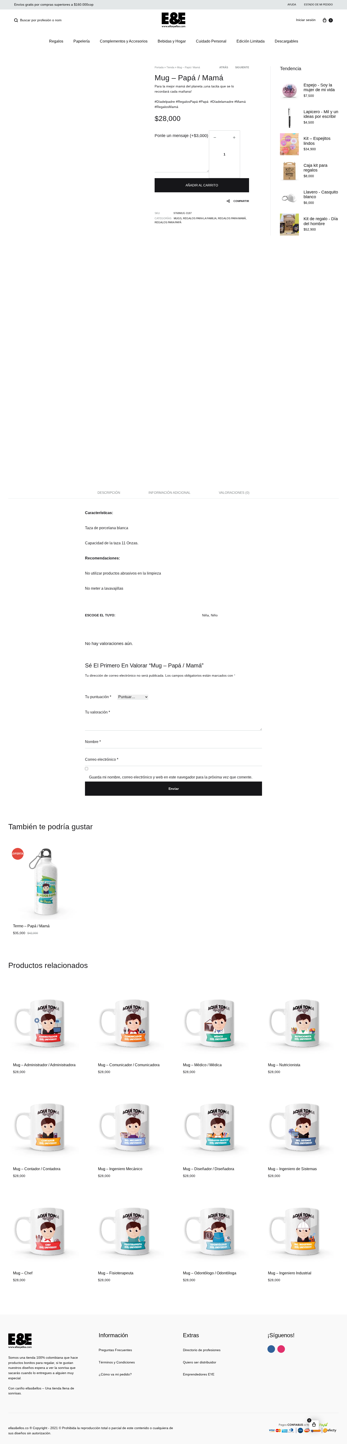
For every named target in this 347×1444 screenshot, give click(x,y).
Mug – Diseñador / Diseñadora (208, 1169)
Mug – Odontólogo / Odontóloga (209, 1273)
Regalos (56, 41)
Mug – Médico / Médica (202, 1065)
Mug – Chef (22, 1273)
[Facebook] (271, 1349)
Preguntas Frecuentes (115, 1350)
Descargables (286, 41)
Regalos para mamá (232, 218)
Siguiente (242, 67)
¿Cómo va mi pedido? (115, 1374)
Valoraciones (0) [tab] (234, 492)
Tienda (170, 67)
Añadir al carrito (202, 185)
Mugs (178, 218)
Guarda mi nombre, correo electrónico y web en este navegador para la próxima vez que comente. (170, 777)
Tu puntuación (98, 697)
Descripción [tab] (108, 492)
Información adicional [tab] (169, 492)
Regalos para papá (168, 222)
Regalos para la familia (199, 218)
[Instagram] (281, 1349)
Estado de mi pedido (318, 4)
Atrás (223, 67)
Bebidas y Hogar (172, 41)
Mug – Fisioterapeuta (115, 1273)
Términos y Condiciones (117, 1362)
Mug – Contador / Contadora (36, 1169)
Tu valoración (97, 712)
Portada (159, 67)
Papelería (81, 41)
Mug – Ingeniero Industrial (289, 1273)
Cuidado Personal (211, 41)
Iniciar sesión (306, 20)
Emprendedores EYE (198, 1374)
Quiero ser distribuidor (199, 1362)
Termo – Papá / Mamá (31, 926)
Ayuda (292, 4)
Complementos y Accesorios (124, 41)
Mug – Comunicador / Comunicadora (129, 1065)
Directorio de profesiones (201, 1350)
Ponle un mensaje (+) (181, 135)
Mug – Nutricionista (284, 1065)
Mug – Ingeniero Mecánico (120, 1169)
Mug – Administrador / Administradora (44, 1065)
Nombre (93, 742)
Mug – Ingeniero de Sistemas (292, 1169)
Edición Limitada (251, 41)
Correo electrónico (101, 759)
